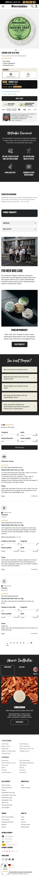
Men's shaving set (25, 746)
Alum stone (5, 760)
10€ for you (5, 802)
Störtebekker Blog (7, 797)
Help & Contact (6, 785)
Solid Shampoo (24, 744)
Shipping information (7, 822)
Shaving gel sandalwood (27, 763)
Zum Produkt (19, 722)
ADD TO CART (19, 98)
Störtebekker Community (9, 795)
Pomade (4, 770)
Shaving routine (25, 824)
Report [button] (3, 496)
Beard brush (23, 765)
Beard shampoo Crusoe (9, 763)
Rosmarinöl (23, 772)
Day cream (5, 765)
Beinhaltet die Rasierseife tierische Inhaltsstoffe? (16, 378)
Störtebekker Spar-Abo (8, 792)
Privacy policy (5, 819)
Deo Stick (22, 770)
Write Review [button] (19, 447)
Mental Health (25, 827)
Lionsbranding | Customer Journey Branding (20, 872)
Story (22, 819)
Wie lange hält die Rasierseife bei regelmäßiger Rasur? (15, 396)
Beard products (6, 753)
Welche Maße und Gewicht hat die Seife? (16, 387)
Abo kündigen (6, 807)
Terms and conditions (8, 817)
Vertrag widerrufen (7, 805)
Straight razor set (25, 751)
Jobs (22, 785)
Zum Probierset (19, 344)
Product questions (7, 787)
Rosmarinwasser (6, 772)
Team (22, 817)
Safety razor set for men (27, 748)
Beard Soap (5, 744)
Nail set (22, 767)
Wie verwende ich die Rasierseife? (16, 370)
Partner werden (25, 787)
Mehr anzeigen (24, 201)
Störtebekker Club (7, 800)
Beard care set (6, 746)
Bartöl (3, 767)
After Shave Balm (25, 760)
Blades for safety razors (9, 751)
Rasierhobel (5, 748)
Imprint (4, 827)
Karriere (23, 822)
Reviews (4, 824)
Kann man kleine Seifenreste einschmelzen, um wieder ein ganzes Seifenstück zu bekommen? (16, 407)
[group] (19, 424)
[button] (5, 869)
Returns (4, 790)
